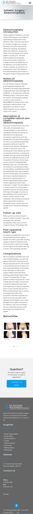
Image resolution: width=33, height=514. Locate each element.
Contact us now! (16, 383)
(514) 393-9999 (8, 482)
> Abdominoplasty (9, 443)
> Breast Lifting (8, 436)
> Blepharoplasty (8, 448)
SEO (15, 512)
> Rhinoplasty (7, 450)
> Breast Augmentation (10, 434)
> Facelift (6, 441)
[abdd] (16, 340)
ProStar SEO (23, 512)
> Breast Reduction (9, 438)
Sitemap (6, 494)
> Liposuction (7, 445)
